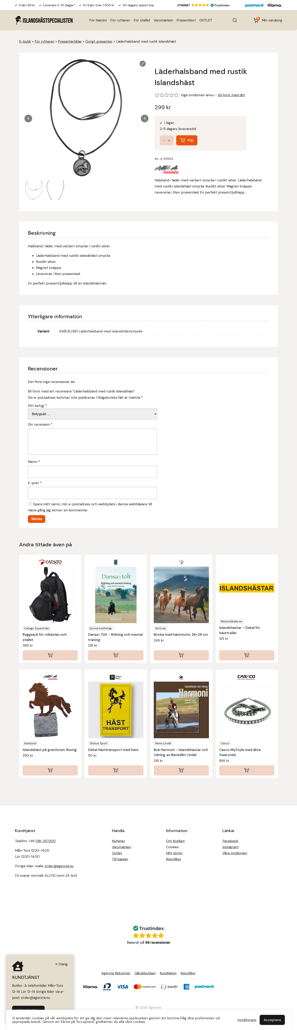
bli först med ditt (231, 95)
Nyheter (118, 841)
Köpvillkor (173, 859)
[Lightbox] (143, 64)
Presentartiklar (70, 41)
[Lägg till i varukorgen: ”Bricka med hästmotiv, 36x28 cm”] (181, 655)
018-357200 (46, 841)
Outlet (117, 853)
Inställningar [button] (247, 1020)
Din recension (40, 424)
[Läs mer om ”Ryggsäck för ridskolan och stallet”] (50, 655)
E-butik (25, 41)
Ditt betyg (37, 405)
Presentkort (186, 20)
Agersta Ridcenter (116, 973)
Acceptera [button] (272, 1020)
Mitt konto (174, 853)
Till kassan (120, 859)
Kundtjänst (168, 973)
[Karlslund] (167, 170)
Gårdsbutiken (145, 973)
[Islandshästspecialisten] (44, 20)
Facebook (230, 841)
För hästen (98, 20)
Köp (190, 140)
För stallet (142, 20)
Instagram (230, 847)
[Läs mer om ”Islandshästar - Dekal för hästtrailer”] (246, 655)
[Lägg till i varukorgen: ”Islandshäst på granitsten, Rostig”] (50, 770)
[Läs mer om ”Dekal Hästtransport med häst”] (115, 770)
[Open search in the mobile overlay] (235, 20)
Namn (34, 461)
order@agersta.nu (59, 866)
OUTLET (205, 20)
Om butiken (175, 841)
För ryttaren (120, 20)
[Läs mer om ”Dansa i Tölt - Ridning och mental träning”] (115, 655)
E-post (35, 483)
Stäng (63, 964)
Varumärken (163, 20)
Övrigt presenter (99, 41)
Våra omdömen (234, 853)
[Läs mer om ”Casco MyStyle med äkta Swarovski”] (246, 770)
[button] (144, 118)
